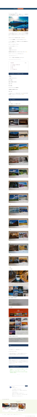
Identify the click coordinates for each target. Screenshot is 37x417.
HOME (2, 414)
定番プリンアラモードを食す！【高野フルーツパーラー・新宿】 (17, 370)
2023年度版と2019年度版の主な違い (16, 64)
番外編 (5, 414)
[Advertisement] (17, 4)
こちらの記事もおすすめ (14, 69)
